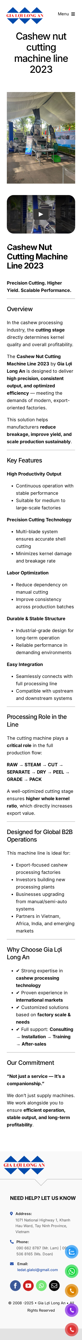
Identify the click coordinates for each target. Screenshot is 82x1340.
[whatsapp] (41, 1285)
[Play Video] (41, 214)
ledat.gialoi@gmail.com (37, 1269)
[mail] (54, 1285)
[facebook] (15, 1285)
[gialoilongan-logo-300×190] (24, 5)
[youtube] (28, 1285)
